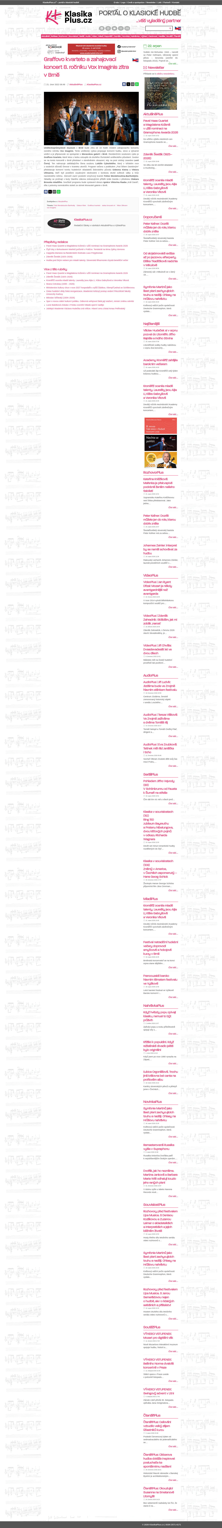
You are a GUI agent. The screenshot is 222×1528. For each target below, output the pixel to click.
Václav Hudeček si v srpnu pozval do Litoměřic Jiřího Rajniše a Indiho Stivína (160, 334)
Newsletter (151, 2)
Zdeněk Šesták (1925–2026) (59, 257)
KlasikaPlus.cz (94, 84)
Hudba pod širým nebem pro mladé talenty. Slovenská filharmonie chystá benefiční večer (87, 260)
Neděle (162, 36)
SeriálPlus (150, 774)
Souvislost (73, 36)
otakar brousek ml (108, 205)
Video (94, 36)
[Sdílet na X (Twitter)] (128, 84)
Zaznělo (117, 36)
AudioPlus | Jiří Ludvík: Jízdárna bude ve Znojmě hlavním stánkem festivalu (160, 686)
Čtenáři (177, 36)
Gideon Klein (81, 205)
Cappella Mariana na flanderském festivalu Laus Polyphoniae (74, 253)
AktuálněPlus (76, 84)
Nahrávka (135, 36)
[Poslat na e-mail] (132, 84)
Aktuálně (46, 36)
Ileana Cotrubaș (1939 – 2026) (60, 284)
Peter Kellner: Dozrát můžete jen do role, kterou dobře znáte (159, 227)
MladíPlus (150, 899)
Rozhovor (63, 36)
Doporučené (152, 217)
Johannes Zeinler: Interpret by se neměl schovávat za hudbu (160, 549)
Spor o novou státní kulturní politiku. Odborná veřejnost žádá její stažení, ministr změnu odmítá (90, 301)
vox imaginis (51, 208)
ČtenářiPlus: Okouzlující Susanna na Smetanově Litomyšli (158, 1492)
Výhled (144, 36)
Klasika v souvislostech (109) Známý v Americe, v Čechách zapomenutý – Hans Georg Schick (160, 868)
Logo (123, 2)
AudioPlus (150, 675)
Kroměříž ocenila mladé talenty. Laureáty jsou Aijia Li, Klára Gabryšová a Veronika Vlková (87, 280)
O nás (116, 2)
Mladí (100, 36)
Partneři (166, 2)
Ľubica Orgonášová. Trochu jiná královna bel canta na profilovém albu (160, 1075)
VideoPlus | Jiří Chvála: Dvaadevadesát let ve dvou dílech (157, 649)
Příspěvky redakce (56, 242)
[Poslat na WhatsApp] (137, 84)
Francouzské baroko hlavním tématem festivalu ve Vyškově (160, 979)
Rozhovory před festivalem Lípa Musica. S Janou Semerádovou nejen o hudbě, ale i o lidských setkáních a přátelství (160, 1297)
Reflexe (54, 36)
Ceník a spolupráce (135, 2)
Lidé (159, 2)
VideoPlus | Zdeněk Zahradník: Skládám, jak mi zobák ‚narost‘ (160, 619)
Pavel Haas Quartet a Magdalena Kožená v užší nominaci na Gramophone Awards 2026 (87, 246)
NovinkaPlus (152, 1102)
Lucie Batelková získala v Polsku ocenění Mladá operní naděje (75, 305)
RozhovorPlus (153, 472)
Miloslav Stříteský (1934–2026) (60, 298)
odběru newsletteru (165, 74)
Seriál (81, 36)
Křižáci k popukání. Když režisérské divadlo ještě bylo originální (158, 1046)
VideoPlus (150, 575)
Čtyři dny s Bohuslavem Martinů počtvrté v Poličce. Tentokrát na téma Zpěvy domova (85, 249)
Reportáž (108, 36)
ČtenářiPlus (151, 1415)
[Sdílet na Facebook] (124, 84)
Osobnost (152, 36)
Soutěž (169, 36)
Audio (88, 36)
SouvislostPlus (154, 1205)
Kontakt (175, 2)
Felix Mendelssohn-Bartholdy (64, 205)
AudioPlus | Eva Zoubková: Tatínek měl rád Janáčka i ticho (160, 748)
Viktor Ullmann (122, 205)
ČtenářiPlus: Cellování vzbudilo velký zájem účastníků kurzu (157, 1426)
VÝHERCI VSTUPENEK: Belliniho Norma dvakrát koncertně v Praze (158, 1363)
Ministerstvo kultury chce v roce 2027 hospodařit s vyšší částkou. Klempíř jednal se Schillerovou (90, 287)
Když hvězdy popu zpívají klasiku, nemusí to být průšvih (159, 1016)
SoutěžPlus (151, 1327)
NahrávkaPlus (153, 1006)
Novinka (126, 36)
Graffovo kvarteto (94, 205)
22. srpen (154, 46)
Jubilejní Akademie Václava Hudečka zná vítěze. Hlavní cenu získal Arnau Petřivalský (85, 308)
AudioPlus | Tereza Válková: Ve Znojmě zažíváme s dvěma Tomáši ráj (160, 718)
